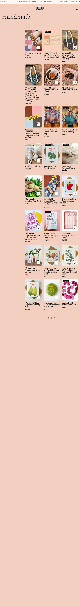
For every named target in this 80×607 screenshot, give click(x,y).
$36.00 (28, 169)
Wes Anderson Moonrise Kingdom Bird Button (52, 305)
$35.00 (28, 58)
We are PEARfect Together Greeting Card (32, 305)
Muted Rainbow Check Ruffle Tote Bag (51, 131)
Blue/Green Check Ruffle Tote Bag (69, 131)
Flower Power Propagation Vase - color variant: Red (26, 274)
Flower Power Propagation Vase (32, 269)
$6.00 (46, 171)
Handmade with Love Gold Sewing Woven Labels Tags (51, 55)
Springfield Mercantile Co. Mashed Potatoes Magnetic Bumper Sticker (32, 133)
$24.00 (28, 273)
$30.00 (64, 307)
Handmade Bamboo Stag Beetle (33, 200)
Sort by (27, 27)
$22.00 (46, 207)
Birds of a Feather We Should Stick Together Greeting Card (69, 271)
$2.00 (46, 309)
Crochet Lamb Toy (33, 166)
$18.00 (64, 172)
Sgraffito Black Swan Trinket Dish (69, 89)
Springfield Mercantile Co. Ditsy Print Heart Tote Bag (69, 56)
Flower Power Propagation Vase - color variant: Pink (29, 274)
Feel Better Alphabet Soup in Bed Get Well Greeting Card (32, 236)
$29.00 (64, 92)
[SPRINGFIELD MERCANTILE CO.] (40, 9)
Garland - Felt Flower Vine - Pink (69, 304)
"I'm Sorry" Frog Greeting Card (50, 167)
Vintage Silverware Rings (33, 54)
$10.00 (46, 59)
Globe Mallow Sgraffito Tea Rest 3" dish (51, 89)
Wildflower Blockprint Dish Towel (68, 235)
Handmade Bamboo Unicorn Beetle (69, 168)
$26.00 (64, 240)
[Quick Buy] (38, 263)
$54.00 (46, 136)
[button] (72, 8)
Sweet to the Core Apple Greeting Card (69, 201)
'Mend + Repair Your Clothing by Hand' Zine (51, 235)
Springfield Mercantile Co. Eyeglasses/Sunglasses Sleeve (52, 202)
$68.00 (64, 61)
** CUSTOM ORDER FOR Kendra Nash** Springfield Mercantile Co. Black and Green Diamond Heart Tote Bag (32, 94)
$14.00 (46, 94)
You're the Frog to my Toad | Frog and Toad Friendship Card (51, 271)
